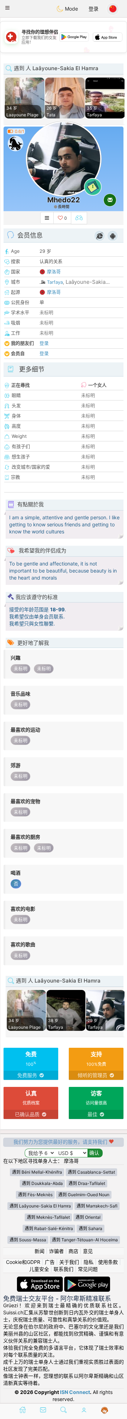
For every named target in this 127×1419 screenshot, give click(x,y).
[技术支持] (104, 1410)
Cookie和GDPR (23, 1262)
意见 (88, 1251)
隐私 (88, 1262)
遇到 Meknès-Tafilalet (48, 1217)
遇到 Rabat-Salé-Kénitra (49, 1228)
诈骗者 (56, 1251)
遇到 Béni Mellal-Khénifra (37, 1172)
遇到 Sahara (90, 1228)
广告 (50, 1262)
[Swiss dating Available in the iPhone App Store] (40, 1280)
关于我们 (69, 1262)
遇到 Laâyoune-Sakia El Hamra (40, 1206)
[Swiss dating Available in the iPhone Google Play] (87, 1280)
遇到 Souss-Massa (28, 1239)
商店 (73, 1251)
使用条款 (108, 1262)
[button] (7, 8)
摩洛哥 (54, 271)
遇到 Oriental (88, 1217)
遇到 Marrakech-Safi (97, 1206)
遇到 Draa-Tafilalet (86, 1183)
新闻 (39, 1251)
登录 (93, 9)
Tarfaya (55, 282)
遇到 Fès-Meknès (35, 1194)
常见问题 (88, 1269)
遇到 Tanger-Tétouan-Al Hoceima (85, 1239)
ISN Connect (75, 1392)
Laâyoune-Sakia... (88, 282)
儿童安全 (39, 1269)
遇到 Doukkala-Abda (42, 1183)
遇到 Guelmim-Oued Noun (83, 1194)
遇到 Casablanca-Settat (91, 1172)
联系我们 (63, 1269)
